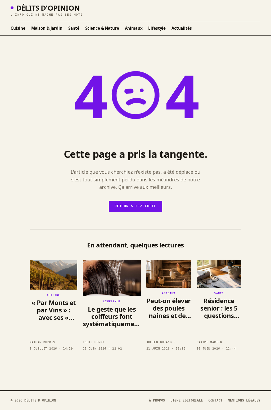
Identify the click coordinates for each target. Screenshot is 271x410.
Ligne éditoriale (186, 400)
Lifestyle (157, 28)
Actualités (181, 28)
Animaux (134, 28)
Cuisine (18, 28)
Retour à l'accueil (135, 206)
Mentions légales (244, 400)
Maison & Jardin (46, 28)
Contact (215, 400)
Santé (73, 28)
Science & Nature (102, 28)
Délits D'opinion (48, 7)
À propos (157, 400)
